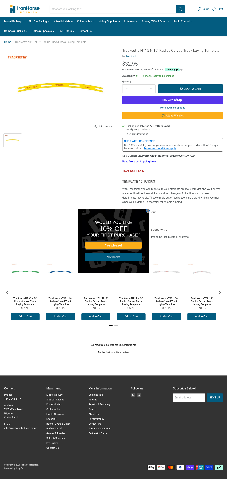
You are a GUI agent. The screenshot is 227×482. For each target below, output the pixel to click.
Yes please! (113, 245)
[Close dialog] (148, 210)
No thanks (113, 257)
